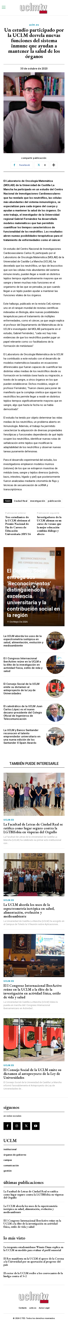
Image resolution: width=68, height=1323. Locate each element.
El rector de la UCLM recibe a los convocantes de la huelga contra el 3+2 (33, 1274)
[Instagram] (17, 1126)
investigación (37, 501)
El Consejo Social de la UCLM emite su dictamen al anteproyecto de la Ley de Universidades (21, 688)
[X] (26, 1126)
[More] (53, 165)
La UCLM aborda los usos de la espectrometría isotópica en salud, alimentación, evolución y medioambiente (23, 641)
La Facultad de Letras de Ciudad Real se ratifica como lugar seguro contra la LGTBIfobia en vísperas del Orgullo (33, 828)
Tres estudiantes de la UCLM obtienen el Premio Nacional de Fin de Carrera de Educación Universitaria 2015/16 (18, 525)
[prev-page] (52, 553)
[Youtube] (36, 1126)
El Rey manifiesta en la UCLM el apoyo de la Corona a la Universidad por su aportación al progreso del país (33, 1262)
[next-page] (58, 553)
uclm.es (34, 24)
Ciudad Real (20, 501)
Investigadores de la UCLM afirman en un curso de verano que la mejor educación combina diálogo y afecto (49, 525)
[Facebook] (7, 1126)
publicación (54, 501)
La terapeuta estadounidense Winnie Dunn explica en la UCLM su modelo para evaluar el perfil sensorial (33, 1248)
